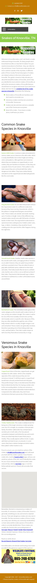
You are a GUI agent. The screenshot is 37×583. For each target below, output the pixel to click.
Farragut (4, 530)
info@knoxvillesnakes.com (15, 452)
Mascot (10, 530)
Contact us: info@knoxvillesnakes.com (19, 6)
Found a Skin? (18, 457)
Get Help (18, 464)
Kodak (20, 530)
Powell (15, 530)
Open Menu (11, 29)
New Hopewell (28, 530)
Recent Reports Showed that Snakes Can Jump (16, 541)
